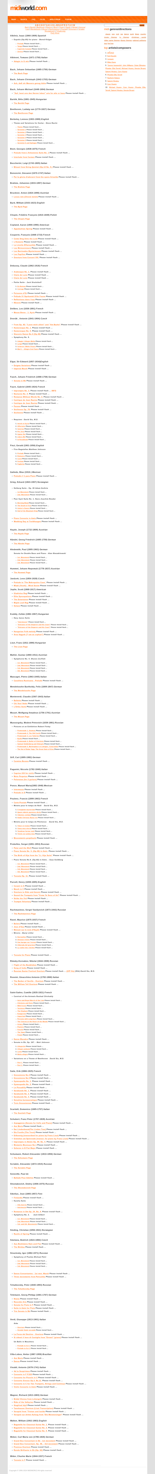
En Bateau (21, 286)
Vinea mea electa (24, 828)
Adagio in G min (22, 61)
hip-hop (110, 43)
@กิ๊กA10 (110, 53)
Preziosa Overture (22, 1447)
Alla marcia (22, 1205)
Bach (27, 27)
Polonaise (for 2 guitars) (25, 779)
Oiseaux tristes (23, 939)
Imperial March (21, 369)
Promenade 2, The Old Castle (29, 733)
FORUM (68, 19)
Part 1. (20, 1062)
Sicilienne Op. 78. (22, 409)
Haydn (68, 27)
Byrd (55, 27)
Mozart (45, 29)
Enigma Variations (22, 365)
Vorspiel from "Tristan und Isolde (29, 1411)
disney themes (126, 40)
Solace (17, 606)
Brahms (49, 27)
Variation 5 (21, 140)
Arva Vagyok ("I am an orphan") (28, 634)
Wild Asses (21, 1006)
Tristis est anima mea (26, 834)
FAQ (33, 19)
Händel (74, 27)
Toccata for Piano (22, 955)
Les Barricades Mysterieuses (27, 251)
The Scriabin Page (22, 1168)
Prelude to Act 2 (23, 1348)
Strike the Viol (20, 898)
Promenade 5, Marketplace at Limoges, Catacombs (37, 746)
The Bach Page (21, 73)
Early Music (55, 33)
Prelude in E (19, 793)
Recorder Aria (20, 1302)
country (143, 34)
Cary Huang (111, 84)
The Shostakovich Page (25, 1188)
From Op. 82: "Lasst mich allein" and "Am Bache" (37, 325)
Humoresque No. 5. (23, 331)
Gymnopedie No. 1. (23, 1081)
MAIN (13, 19)
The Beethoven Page (23, 113)
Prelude (20, 43)
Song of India (20, 968)
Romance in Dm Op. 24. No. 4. (28, 1212)
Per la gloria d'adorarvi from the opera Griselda (36, 177)
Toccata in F (19, 1460)
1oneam (110, 59)
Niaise (17, 1299)
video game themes (112, 40)
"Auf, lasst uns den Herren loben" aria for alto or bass (39, 93)
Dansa (17, 1361)
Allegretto (21, 1046)
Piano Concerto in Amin (25, 518)
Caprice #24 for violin (24, 773)
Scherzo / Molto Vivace (26, 346)
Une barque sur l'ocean (26, 942)
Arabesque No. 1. (22, 272)
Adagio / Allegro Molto (26, 341)
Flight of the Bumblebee (25, 965)
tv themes (124, 37)
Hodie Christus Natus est (27, 817)
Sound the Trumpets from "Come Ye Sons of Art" (36, 895)
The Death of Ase (24, 505)
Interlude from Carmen (24, 157)
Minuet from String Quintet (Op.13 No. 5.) (33, 167)
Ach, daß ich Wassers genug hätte (30, 83)
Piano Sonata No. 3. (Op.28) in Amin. (31, 851)
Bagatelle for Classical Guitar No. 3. (31, 1428)
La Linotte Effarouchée (24, 245)
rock (117, 34)
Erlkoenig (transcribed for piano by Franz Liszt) (36, 1135)
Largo (19, 344)
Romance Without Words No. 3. (28, 397)
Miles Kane (111, 62)
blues (137, 34)
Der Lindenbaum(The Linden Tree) (30, 1129)
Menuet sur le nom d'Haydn (26, 930)
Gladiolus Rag (20, 593)
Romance (21, 456)
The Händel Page (22, 543)
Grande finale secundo (26, 1330)
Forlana (20, 461)
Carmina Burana (21, 761)
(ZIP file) (70, 971)
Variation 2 (21, 132)
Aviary (20, 1024)
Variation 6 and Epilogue (27, 143)
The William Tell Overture (25, 984)
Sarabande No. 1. (22, 1091)
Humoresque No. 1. (23, 328)
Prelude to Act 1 (23, 1345)
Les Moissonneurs (22, 248)
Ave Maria (18, 1126)
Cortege (20, 289)
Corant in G (19, 886)
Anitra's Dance (23, 508)
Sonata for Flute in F (23, 1305)
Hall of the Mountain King (27, 511)
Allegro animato (23, 1049)
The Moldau (19, 1247)
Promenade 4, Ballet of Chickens (30, 741)
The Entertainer (21, 599)
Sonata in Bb (20, 381)
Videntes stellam (24, 815)
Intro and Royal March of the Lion (30, 1000)
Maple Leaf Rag (21, 603)
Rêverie (17, 303)
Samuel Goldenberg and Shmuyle (30, 744)
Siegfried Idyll (20, 1405)
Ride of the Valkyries (23, 1402)
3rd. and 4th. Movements (27, 1224)
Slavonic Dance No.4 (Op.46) (27, 334)
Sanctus (20, 429)
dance (126, 34)
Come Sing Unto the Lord (26, 239)
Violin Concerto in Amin (25, 1387)
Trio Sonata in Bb (22, 1311)
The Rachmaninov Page (25, 914)
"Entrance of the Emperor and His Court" (33, 624)
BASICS (24, 19)
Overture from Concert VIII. (26, 257)
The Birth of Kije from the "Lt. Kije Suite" (33, 855)
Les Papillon (20, 254)
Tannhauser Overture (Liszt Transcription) (33, 1408)
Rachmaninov (54, 29)
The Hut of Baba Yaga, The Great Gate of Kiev (35, 749)
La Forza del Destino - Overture (28, 1334)
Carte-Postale (20, 802)
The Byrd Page (20, 207)
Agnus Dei (21, 434)
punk (132, 34)
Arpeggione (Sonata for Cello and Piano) (33, 1123)
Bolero (17, 924)
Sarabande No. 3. (22, 1097)
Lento (19, 1051)
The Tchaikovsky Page (24, 1289)
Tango (19, 46)
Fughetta (20, 464)
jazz (105, 43)
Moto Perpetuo (21, 776)
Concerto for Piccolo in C (26, 1377)
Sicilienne (18, 413)
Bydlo (20, 738)
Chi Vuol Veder (20, 703)
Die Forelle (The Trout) (24, 1132)
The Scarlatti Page (22, 1113)
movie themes (110, 37)
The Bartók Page (21, 103)
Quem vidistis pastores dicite (29, 812)
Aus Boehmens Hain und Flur (27, 1244)
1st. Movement (23, 557)
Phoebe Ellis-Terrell (114, 75)
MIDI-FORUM (55, 19)
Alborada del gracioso (26, 945)
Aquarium (21, 1016)
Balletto (18, 700)
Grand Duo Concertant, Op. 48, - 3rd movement (36, 1444)
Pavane (17, 406)
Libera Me (21, 437)
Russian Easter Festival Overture (29, 971)
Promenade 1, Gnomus (26, 730)
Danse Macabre (21, 1039)
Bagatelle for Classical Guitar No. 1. (31, 1425)
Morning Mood (23, 503)
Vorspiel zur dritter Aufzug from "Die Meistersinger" (38, 1415)
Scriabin (81, 29)
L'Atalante (18, 242)
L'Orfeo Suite (20, 707)
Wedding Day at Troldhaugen (28, 521)
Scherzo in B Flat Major (25, 1148)
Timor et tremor (23, 826)
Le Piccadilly (20, 1087)
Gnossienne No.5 (22, 1078)
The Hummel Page (22, 572)
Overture (21, 1327)
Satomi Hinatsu (113, 81)
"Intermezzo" (22, 622)
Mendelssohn (36, 29)
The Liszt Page (21, 647)
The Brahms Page (22, 187)
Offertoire (21, 426)
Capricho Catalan (24, 49)
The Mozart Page (21, 717)
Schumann (73, 29)
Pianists (20, 1027)
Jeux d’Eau (19, 927)
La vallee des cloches (26, 947)
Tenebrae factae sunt (25, 831)
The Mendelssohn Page (25, 690)
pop (113, 34)
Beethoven (41, 27)
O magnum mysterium (26, 809)
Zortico (20, 51)
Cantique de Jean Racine (25, 400)
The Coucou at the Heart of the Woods (32, 1021)
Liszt (27, 29)
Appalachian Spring (23, 229)
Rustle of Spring (21, 1234)
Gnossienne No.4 (22, 1075)
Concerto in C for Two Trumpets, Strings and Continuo (39, 1384)
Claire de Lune (20, 275)
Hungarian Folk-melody (25, 631)
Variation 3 (21, 135)
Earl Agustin (111, 56)
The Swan (21, 1032)
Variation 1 (21, 129)
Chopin (61, 27)
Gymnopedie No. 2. (23, 1084)
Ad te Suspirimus (22, 1371)
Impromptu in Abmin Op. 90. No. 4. (30, 1142)
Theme (20, 127)
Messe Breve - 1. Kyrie (24, 312)
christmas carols (139, 37)
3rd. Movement (23, 562)
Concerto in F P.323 (23, 1374)
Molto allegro (22, 1054)
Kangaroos (21, 1014)
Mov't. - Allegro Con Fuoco (28, 349)
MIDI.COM (28, 7)
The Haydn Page (21, 534)
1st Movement (23, 492)
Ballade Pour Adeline (23, 1178)
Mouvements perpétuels (25, 838)
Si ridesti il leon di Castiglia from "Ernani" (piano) (37, 1337)
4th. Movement (23, 671)
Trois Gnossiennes (22, 1103)
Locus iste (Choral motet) (26, 197)
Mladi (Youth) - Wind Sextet (27, 586)
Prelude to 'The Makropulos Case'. (30, 582)
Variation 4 (21, 137)
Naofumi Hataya (113, 78)
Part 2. (20, 1065)
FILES (42, 19)
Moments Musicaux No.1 (25, 1145)
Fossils (20, 1029)
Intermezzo (19, 789)
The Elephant (22, 1011)
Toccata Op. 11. (21, 876)
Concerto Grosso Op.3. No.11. (28, 1381)
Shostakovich (50, 31)
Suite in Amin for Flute (24, 1308)
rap (121, 34)
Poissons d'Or (20, 293)
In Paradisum (22, 439)
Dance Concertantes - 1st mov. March (31, 1273)
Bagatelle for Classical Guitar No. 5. (31, 1431)
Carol (19, 458)
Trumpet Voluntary (22, 902)
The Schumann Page (23, 1158)
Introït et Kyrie (23, 423)
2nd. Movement (23, 494)
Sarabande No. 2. (22, 1094)
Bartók (32, 27)
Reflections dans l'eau (24, 299)
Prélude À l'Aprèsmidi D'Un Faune (29, 296)
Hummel (82, 27)
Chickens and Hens (25, 1003)
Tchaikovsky (61, 31)
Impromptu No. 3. (22, 391)
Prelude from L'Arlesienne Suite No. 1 (32, 153)
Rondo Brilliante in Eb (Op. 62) (28, 1450)
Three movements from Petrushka (29, 1277)
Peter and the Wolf (23, 848)
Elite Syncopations (23, 596)
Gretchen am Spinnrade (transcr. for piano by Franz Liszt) (41, 1139)
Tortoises (21, 1008)
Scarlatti (64, 29)
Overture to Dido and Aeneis (27, 892)
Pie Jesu (20, 431)
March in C (19, 889)
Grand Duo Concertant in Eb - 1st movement (34, 1441)
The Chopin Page (22, 219)
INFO (54, 391)
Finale (19, 1035)
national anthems (139, 40)
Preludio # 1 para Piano (25, 476)
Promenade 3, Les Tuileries (28, 736)
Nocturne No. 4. (21, 394)
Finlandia (18, 1198)
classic (107, 34)
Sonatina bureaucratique (25, 1100)
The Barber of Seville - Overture (29, 981)
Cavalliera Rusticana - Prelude (28, 681)
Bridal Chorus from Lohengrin (28, 1399)
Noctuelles (21, 937)
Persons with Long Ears (26, 1019)
